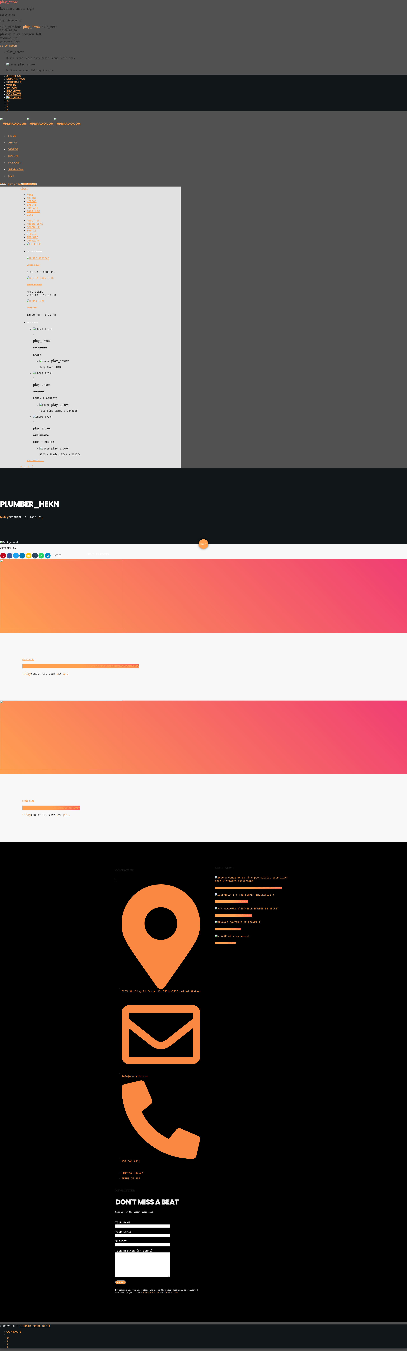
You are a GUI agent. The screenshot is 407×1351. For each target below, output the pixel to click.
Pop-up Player (29, 184)
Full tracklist (35, 460)
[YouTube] (8, 100)
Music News (28, 660)
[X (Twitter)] (7, 103)
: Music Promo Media (35, 1326)
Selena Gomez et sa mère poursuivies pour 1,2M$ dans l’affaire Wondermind (80, 666)
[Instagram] (8, 106)
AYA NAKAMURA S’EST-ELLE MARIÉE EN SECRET (233, 915)
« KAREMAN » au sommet (225, 943)
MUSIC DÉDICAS (33, 265)
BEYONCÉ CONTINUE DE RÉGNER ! (228, 929)
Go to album (8, 45)
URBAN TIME (32, 308)
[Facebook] (8, 109)
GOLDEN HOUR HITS (34, 285)
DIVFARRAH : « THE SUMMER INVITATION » (51, 808)
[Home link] (40, 124)
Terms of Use (171, 1292)
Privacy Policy (151, 1292)
